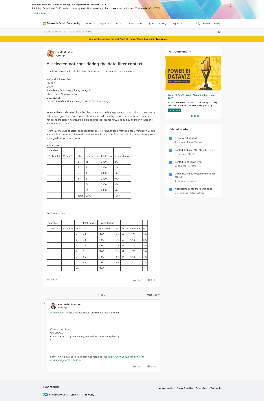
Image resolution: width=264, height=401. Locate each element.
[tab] (191, 115)
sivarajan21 (192, 180)
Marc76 (191, 153)
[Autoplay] (188, 115)
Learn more (162, 38)
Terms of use (201, 388)
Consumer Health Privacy (82, 394)
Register (207, 23)
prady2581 (61, 52)
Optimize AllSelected (186, 137)
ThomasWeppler (194, 142)
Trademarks (216, 388)
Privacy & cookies (185, 388)
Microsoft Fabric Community (54, 32)
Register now (39, 12)
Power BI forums (75, 32)
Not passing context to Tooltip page (193, 188)
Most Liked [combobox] (153, 294)
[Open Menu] (219, 32)
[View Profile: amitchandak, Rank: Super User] (53, 306)
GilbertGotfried (197, 192)
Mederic (192, 165)
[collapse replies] (44, 304)
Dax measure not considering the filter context (195, 175)
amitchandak (64, 304)
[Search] (198, 23)
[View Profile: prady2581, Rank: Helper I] (50, 54)
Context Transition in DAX (188, 161)
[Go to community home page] (61, 23)
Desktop (88, 32)
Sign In (217, 23)
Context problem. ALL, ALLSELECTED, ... (195, 149)
